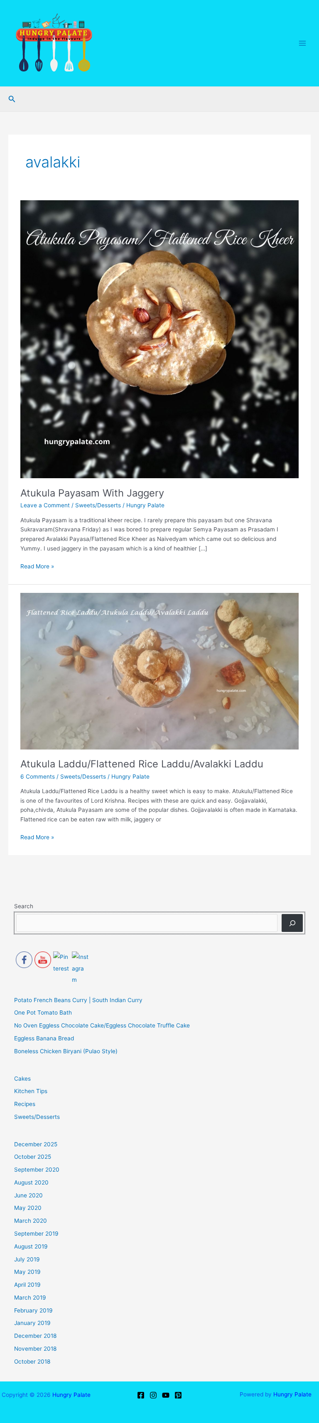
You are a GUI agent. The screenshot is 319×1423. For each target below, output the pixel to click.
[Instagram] (153, 1395)
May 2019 (27, 1271)
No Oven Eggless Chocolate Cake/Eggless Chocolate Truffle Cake (102, 1025)
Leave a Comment (45, 505)
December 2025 (35, 1144)
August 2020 (31, 1182)
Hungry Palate (71, 1394)
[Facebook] (141, 1395)
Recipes (24, 1104)
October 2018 (32, 1361)
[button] (12, 99)
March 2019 (30, 1297)
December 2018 (35, 1335)
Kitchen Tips (30, 1091)
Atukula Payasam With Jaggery (92, 493)
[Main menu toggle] (302, 43)
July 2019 (27, 1259)
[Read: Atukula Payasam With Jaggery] (159, 338)
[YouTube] (165, 1395)
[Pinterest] (178, 1395)
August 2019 (31, 1246)
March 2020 (30, 1220)
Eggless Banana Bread (44, 1038)
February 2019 (33, 1310)
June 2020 (28, 1195)
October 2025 (32, 1156)
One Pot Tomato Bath (43, 1012)
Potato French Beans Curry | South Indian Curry (78, 1000)
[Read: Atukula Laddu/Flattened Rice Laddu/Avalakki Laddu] (159, 670)
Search (23, 906)
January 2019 (32, 1323)
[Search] (292, 923)
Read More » (37, 566)
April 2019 (27, 1284)
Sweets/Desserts (98, 505)
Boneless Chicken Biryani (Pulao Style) (66, 1051)
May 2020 (28, 1207)
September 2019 (36, 1233)
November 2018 (35, 1348)
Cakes (22, 1078)
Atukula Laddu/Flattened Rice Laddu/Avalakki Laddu (141, 764)
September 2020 (36, 1169)
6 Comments (37, 776)
